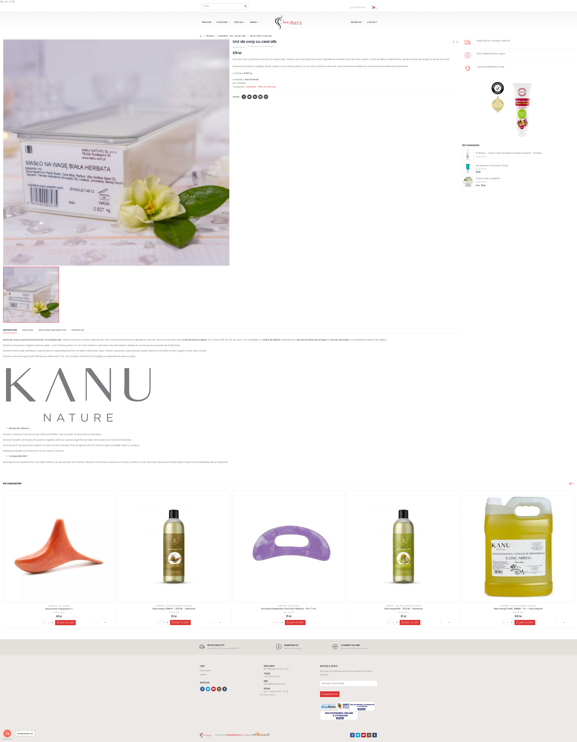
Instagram (219, 689)
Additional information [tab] (52, 330)
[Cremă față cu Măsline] (467, 181)
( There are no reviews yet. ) (261, 46)
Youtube (213, 689)
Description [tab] (10, 330)
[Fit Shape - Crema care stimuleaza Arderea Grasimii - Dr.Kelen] (467, 154)
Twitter (249, 97)
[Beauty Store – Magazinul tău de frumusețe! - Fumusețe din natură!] (288, 22)
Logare (203, 674)
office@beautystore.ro (275, 683)
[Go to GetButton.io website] (7, 739)
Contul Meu (205, 670)
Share (236, 96)
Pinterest (260, 97)
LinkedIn (255, 97)
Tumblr (224, 689)
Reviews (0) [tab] (78, 330)
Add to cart (67, 622)
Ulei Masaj (72, 606)
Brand (253, 22)
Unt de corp (269, 86)
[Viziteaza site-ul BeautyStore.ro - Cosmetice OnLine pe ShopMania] (328, 706)
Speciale (238, 22)
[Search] (246, 6)
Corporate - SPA (253, 86)
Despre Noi (356, 22)
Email (266, 97)
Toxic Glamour (61, 606)
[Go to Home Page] (201, 36)
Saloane (180, 606)
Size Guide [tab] (27, 330)
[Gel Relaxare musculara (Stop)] (467, 168)
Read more (520, 622)
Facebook (244, 97)
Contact (372, 22)
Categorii (221, 22)
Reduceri (206, 22)
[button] (570, 483)
